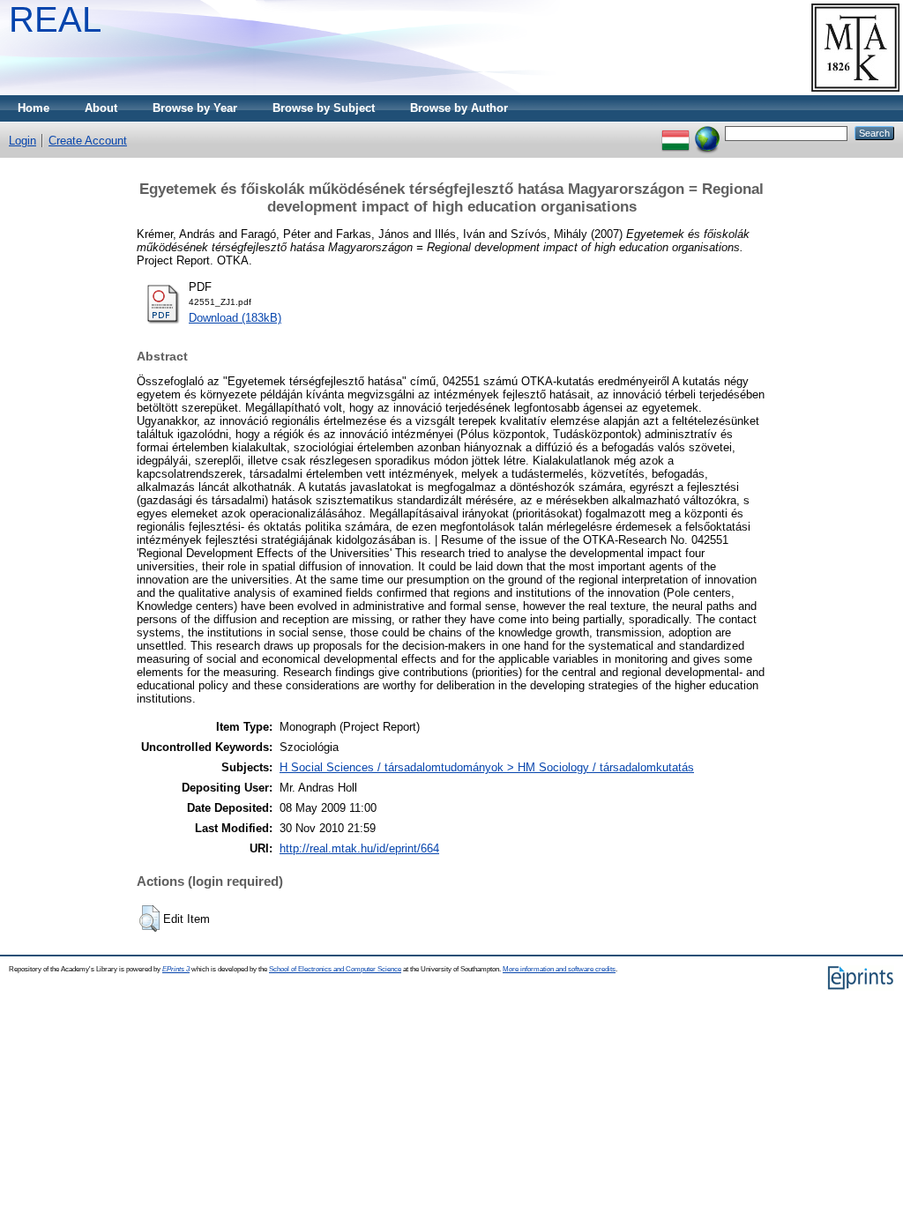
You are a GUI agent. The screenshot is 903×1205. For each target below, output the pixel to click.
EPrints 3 (176, 969)
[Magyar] (675, 132)
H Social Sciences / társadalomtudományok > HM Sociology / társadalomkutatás (487, 767)
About (101, 108)
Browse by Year (195, 108)
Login (22, 140)
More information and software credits (559, 969)
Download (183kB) (235, 317)
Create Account (88, 140)
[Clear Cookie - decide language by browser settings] (707, 132)
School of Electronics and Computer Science (335, 969)
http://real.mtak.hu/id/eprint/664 (359, 848)
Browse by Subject (323, 108)
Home (33, 108)
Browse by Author (459, 108)
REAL (55, 19)
